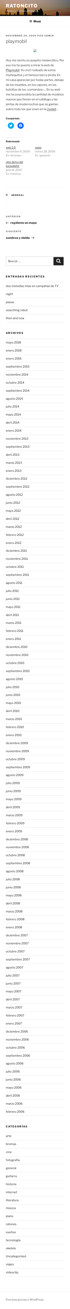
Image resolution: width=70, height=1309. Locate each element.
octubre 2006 (15, 1047)
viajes (10, 1264)
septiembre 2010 (18, 671)
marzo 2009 (14, 815)
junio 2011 (13, 599)
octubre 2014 (15, 382)
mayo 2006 (14, 1087)
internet (11, 1192)
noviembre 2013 (17, 438)
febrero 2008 (15, 919)
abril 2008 (13, 903)
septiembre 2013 (18, 446)
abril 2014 (12, 422)
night (9, 294)
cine (9, 1152)
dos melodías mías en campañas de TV (32, 286)
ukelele (11, 1248)
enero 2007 (14, 1023)
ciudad (51, 109)
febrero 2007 (15, 1015)
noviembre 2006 (17, 1039)
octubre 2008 (15, 855)
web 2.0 (11, 147)
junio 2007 (13, 983)
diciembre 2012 (16, 478)
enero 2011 (13, 639)
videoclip (12, 1272)
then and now (15, 318)
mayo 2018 (13, 342)
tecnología (13, 1240)
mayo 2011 (13, 607)
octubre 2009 (15, 759)
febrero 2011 (14, 631)
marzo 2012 (14, 527)
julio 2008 (13, 879)
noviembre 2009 (17, 751)
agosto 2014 (14, 398)
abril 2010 (12, 711)
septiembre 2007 (18, 959)
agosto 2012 (14, 494)
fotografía (13, 1160)
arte (8, 1136)
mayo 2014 (13, 414)
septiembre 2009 (18, 767)
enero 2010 (14, 735)
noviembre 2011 (17, 559)
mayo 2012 (13, 511)
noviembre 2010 (17, 655)
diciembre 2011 (16, 551)
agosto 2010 (14, 679)
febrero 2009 (15, 823)
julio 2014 (12, 406)
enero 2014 (14, 430)
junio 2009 (13, 791)
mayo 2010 (13, 703)
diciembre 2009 (17, 743)
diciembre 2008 (17, 839)
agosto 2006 (15, 1063)
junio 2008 (13, 887)
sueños (11, 1232)
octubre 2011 (15, 567)
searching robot (17, 310)
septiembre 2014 (18, 390)
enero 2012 (13, 543)
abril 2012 (12, 519)
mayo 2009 (14, 799)
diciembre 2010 (16, 647)
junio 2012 (13, 503)
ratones (11, 1224)
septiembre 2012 (17, 486)
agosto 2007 (14, 967)
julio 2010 (12, 687)
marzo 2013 (14, 463)
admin (49, 35)
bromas (11, 1144)
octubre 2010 (15, 663)
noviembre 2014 (17, 374)
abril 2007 (13, 999)
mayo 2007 (13, 991)
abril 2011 (12, 615)
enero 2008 (14, 927)
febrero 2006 (15, 1111)
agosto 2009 (15, 775)
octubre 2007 (15, 951)
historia (11, 1184)
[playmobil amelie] (35, 51)
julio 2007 (13, 975)
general (17, 195)
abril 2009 (13, 807)
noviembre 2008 (17, 847)
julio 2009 (13, 783)
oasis (38, 147)
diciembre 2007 (17, 935)
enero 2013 (14, 471)
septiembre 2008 (18, 863)
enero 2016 (14, 358)
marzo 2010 (14, 719)
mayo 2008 (14, 895)
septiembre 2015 (18, 366)
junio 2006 (13, 1079)
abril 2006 (13, 1095)
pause (10, 302)
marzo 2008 (14, 911)
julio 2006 (13, 1071)
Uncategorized (16, 1256)
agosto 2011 (14, 583)
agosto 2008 (15, 871)
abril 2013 (12, 455)
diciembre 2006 (17, 1031)
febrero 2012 (15, 535)
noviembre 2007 (17, 943)
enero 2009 (14, 831)
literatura (12, 1200)
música (11, 1208)
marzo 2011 (13, 623)
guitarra (11, 1176)
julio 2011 (12, 591)
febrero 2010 (15, 727)
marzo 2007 (14, 1007)
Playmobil (12, 70)
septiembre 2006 (18, 1055)
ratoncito (22, 6)
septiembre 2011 (17, 575)
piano (9, 1216)
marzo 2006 (14, 1103)
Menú (37, 21)
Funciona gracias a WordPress (25, 1299)
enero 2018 (14, 350)
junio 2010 (13, 695)
